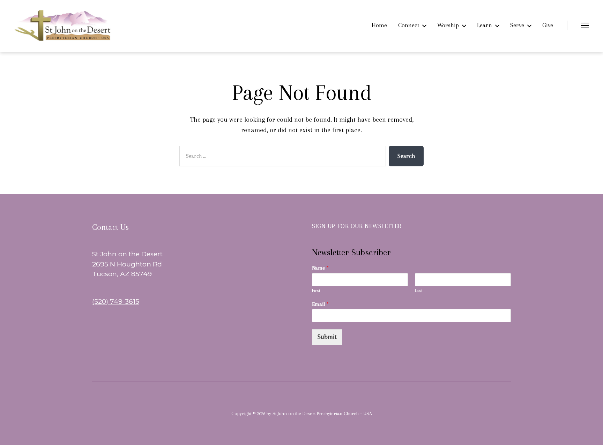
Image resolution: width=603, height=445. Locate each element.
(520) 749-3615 (115, 301)
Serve (517, 25)
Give (547, 25)
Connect (408, 25)
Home (379, 25)
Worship (448, 25)
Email (320, 304)
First (316, 290)
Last (419, 290)
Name (320, 268)
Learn (484, 25)
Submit (327, 336)
